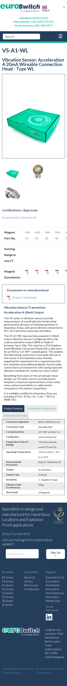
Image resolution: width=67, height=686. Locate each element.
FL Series (7, 585)
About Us (29, 577)
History (28, 581)
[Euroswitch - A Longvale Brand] (21, 632)
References (31, 585)
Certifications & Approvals (41, 408)
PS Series (8, 597)
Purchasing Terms (54, 668)
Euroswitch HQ (55, 577)
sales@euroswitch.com (33, 18)
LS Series (7, 593)
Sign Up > (55, 554)
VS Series (8, 589)
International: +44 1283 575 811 (33, 21)
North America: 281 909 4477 (33, 25)
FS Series (7, 581)
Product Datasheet (24, 297)
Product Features (13, 408)
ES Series (7, 577)
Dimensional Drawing (15, 415)
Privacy (39, 668)
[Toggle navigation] (60, 36)
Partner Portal (44, 672)
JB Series (7, 600)
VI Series (7, 604)
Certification (31, 589)
